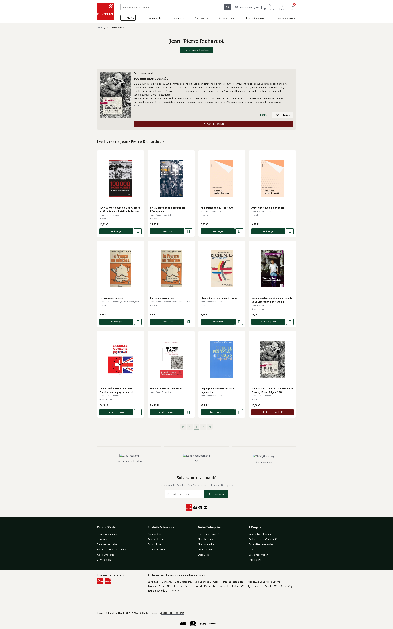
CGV (251, 549)
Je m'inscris (216, 494)
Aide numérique (105, 554)
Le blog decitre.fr (157, 549)
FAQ (196, 461)
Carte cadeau (155, 533)
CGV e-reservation (258, 554)
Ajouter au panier (268, 321)
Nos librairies (205, 539)
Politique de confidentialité (263, 539)
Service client (104, 559)
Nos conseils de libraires (129, 461)
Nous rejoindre (206, 544)
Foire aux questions (107, 533)
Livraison (102, 539)
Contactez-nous (263, 461)
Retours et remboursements (112, 549)
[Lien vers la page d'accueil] (105, 11)
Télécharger (116, 231)
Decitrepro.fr (205, 549)
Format (264, 114)
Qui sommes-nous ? (208, 533)
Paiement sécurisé (107, 544)
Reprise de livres (157, 539)
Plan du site (255, 559)
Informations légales (260, 533)
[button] (213, 93)
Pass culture (154, 544)
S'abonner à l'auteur (196, 50)
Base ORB (203, 554)
